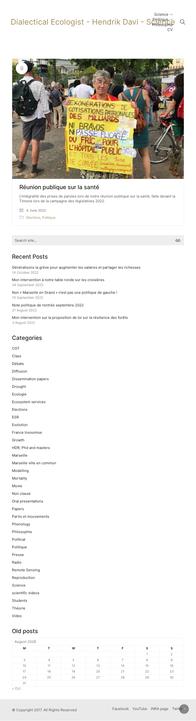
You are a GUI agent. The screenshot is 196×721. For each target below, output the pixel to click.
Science (19, 585)
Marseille (19, 455)
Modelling (20, 470)
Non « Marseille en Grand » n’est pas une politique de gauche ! (64, 292)
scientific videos (25, 593)
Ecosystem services (29, 402)
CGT (16, 348)
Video (17, 616)
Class (16, 356)
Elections (33, 217)
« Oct (16, 688)
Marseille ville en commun (34, 463)
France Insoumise (27, 432)
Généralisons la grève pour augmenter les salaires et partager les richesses (76, 267)
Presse (18, 554)
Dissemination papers (30, 379)
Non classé (21, 493)
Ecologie (19, 394)
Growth (18, 440)
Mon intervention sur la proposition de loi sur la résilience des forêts (70, 317)
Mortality (19, 478)
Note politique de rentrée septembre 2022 (48, 305)
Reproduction (23, 577)
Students (19, 600)
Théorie (18, 608)
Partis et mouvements (30, 516)
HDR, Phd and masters (31, 447)
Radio (17, 562)
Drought (19, 386)
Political (18, 539)
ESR (15, 417)
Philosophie (22, 531)
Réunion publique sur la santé (59, 187)
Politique (48, 217)
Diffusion (19, 371)
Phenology (21, 524)
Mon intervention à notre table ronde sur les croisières (58, 280)
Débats (18, 363)
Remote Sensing (26, 570)
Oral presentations (27, 501)
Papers (18, 509)
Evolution (20, 424)
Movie (17, 486)
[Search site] (182, 22)
